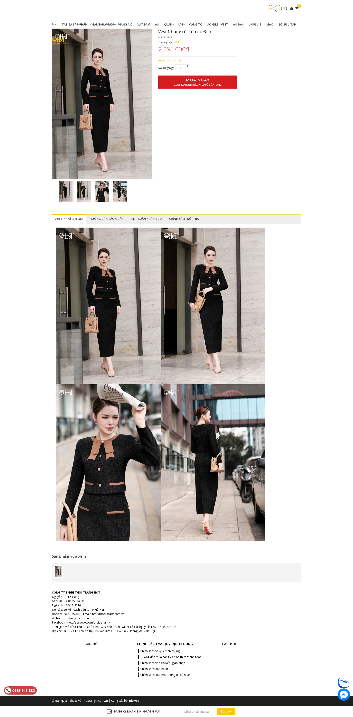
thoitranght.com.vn (76, 618)
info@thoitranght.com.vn (108, 614)
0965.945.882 (71, 614)
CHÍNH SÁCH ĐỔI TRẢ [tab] (184, 219)
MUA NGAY (198, 82)
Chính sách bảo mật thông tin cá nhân (165, 675)
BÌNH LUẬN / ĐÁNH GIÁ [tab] (146, 219)
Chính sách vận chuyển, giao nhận (162, 663)
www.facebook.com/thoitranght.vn (89, 622)
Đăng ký (226, 711)
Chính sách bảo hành (154, 669)
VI (270, 9)
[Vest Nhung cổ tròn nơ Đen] (58, 571)
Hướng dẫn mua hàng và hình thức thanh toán (170, 657)
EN (278, 9)
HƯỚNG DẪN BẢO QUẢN (107, 219)
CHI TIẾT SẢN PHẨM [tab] (69, 219)
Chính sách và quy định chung (160, 651)
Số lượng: (166, 68)
